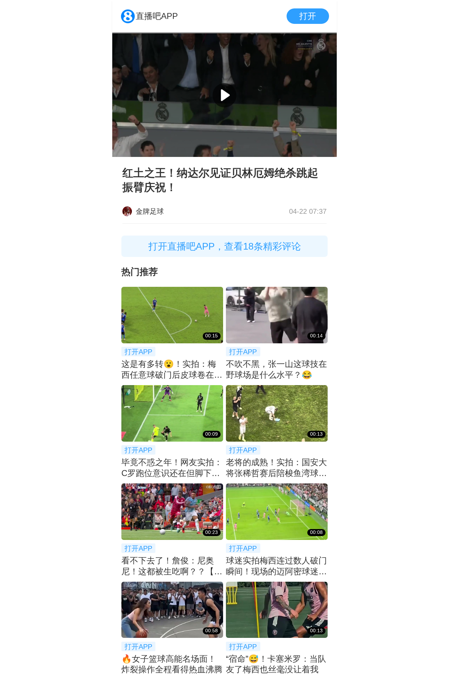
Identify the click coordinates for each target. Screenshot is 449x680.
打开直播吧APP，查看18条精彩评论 (224, 246)
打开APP (138, 352)
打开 (307, 16)
